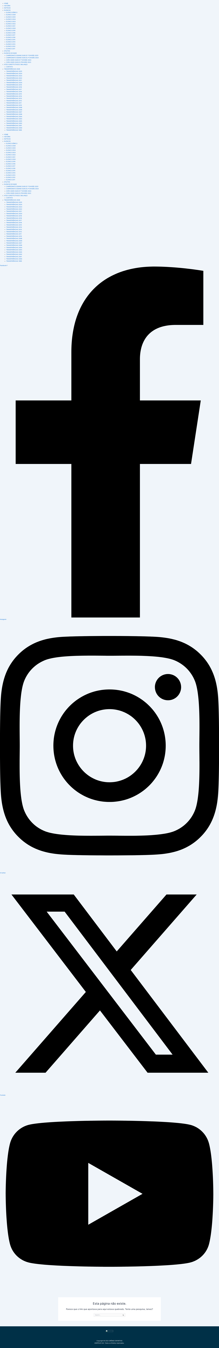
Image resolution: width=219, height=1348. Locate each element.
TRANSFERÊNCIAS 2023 (14, 76)
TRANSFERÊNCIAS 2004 (14, 116)
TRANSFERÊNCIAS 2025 (14, 71)
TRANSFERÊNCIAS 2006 (14, 114)
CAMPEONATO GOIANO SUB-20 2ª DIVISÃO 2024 (22, 58)
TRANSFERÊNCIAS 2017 (14, 89)
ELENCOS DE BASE (10, 53)
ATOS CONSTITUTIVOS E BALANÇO (15, 64)
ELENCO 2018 (10, 33)
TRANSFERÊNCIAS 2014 (14, 96)
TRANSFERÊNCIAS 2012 (14, 101)
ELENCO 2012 (10, 46)
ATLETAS (7, 51)
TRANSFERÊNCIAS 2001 (14, 125)
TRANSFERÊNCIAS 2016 (14, 91)
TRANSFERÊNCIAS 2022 (14, 78)
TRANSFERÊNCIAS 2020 (14, 82)
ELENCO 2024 (11, 19)
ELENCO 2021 (10, 26)
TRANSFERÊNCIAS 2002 (14, 123)
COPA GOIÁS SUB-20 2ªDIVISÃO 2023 (18, 62)
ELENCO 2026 (11, 15)
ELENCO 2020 (11, 28)
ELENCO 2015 (10, 39)
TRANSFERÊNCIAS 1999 (14, 130)
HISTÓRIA (7, 6)
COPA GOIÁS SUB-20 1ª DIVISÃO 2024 (18, 60)
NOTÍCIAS (7, 8)
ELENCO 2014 (10, 42)
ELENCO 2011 (10, 49)
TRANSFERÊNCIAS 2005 (14, 121)
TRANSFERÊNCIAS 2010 (14, 105)
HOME (6, 3)
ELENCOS (7, 10)
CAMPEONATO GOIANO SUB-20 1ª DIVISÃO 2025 (22, 55)
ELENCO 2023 (11, 21)
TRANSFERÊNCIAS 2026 (12, 69)
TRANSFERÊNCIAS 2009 (14, 110)
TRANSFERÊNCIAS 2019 (14, 85)
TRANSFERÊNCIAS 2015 (14, 94)
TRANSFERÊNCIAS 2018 (14, 87)
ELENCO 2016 (10, 37)
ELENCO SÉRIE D (11, 12)
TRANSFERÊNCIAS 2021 (14, 80)
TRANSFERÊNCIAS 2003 (14, 119)
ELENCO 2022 (11, 24)
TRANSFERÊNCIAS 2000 (14, 128)
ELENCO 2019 (10, 30)
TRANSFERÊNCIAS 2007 (14, 112)
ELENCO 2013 (10, 44)
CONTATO (9, 67)
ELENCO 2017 (10, 35)
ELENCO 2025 (11, 17)
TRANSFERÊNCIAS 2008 (14, 107)
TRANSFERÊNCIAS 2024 (14, 73)
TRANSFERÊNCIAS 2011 (14, 103)
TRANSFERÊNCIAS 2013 (14, 98)
